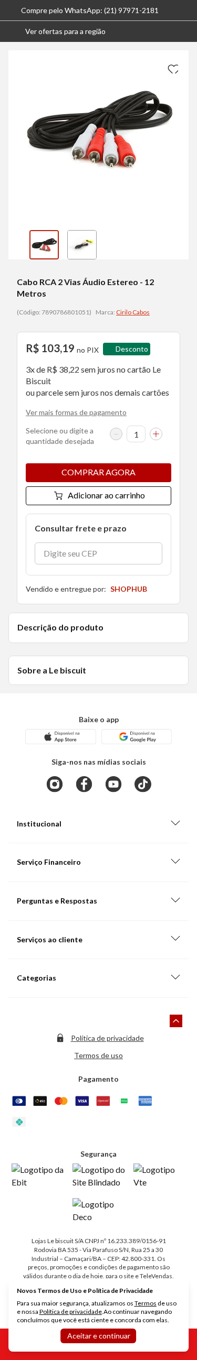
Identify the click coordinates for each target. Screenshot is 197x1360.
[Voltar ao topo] (176, 1021)
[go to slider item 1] (82, 244)
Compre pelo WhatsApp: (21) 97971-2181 (90, 10)
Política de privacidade (107, 1037)
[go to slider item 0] (44, 244)
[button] (57, 31)
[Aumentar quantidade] (156, 434)
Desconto (132, 348)
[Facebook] (84, 784)
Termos (145, 1303)
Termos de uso (98, 1055)
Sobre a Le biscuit (51, 670)
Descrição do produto (60, 627)
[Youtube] (113, 784)
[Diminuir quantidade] (116, 434)
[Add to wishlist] (171, 67)
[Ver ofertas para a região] (184, 31)
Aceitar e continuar (98, 1335)
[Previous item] (19, 244)
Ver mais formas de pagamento (76, 412)
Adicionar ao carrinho (106, 495)
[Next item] (178, 244)
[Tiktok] (142, 784)
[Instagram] (54, 784)
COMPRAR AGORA (98, 472)
